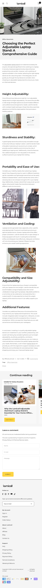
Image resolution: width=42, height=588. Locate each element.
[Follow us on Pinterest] (8, 494)
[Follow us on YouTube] (11, 494)
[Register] (31, 504)
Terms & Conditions (8, 560)
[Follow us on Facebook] (2, 494)
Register (5, 516)
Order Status (6, 520)
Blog (3, 535)
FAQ (3, 546)
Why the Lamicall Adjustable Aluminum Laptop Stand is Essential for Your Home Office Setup (17, 411)
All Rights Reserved (32, 570)
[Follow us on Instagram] (5, 494)
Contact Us (5, 538)
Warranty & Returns (8, 563)
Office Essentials (7, 39)
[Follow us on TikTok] (14, 494)
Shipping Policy (7, 550)
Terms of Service (19, 440)
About (4, 528)
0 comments (34, 359)
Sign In (4, 513)
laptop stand (31, 343)
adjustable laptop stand (12, 64)
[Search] (7, 3)
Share (4, 366)
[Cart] (39, 3)
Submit (8, 474)
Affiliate (4, 531)
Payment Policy (7, 556)
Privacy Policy (6, 440)
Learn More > (9, 419)
